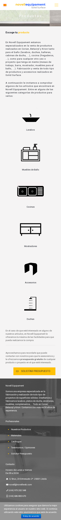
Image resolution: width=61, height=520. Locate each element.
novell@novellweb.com (20, 484)
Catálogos (16, 441)
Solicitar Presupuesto (21, 453)
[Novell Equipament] (30, 5)
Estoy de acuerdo (31, 516)
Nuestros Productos (21, 429)
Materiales (16, 435)
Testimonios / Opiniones (23, 447)
